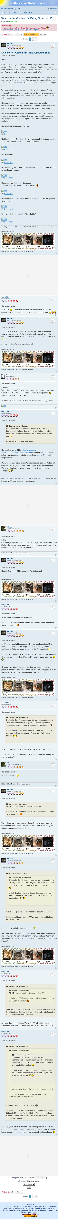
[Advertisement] (29, 275)
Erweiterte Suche (45, 34)
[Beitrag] (2, 55)
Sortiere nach (21, 1181)
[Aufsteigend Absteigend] (29, 1184)
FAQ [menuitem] (18, 8)
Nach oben (56, 253)
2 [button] (33, 39)
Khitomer (10, 43)
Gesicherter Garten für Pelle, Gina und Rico (28, 18)
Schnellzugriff (8, 8)
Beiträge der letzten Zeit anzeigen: (23, 1178)
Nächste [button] (36, 39)
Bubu (8, 375)
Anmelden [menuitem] (53, 8)
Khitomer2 (8, 134)
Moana (9, 527)
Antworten (6, 34)
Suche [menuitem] (56, 13)
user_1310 (5, 297)
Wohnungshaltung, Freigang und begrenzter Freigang (20, 30)
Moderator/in (13, 21)
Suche (41, 34)
